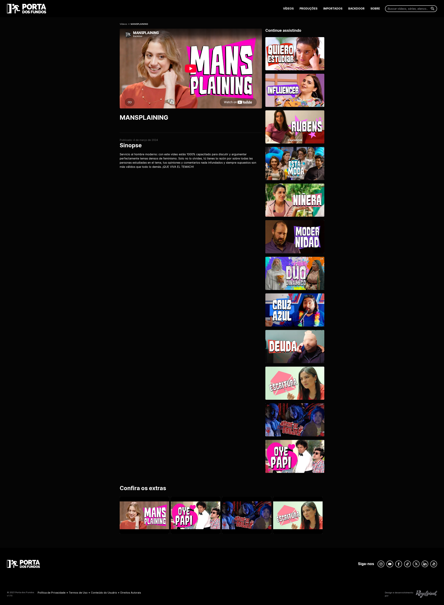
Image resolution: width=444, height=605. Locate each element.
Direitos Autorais (130, 592)
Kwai (433, 564)
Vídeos (288, 8)
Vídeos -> (125, 24)
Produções (308, 8)
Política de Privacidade (52, 592)
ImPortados (332, 8)
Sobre (375, 8)
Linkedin (425, 564)
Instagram (381, 564)
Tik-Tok (407, 564)
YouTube (389, 564)
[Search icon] (432, 9)
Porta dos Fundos (27, 8)
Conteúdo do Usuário (104, 592)
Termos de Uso (78, 592)
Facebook (398, 564)
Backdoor (356, 8)
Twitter (416, 564)
